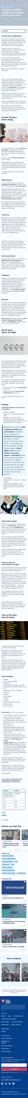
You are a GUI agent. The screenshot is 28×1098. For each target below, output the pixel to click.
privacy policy (21, 1072)
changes (4, 244)
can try (18, 267)
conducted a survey (18, 59)
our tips (23, 101)
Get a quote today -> (14, 323)
